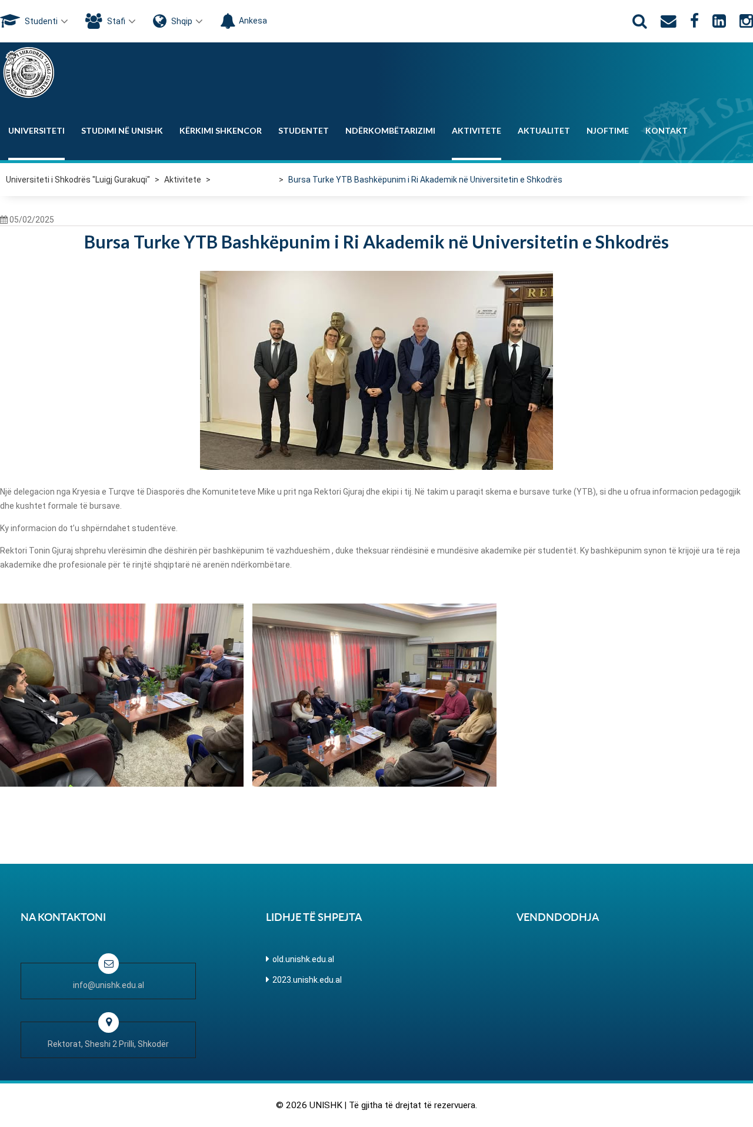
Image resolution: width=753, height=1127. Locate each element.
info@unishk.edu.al (108, 985)
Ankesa (253, 20)
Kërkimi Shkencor (220, 130)
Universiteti (36, 130)
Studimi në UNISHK (122, 130)
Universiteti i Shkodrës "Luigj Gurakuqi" (78, 179)
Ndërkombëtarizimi (390, 130)
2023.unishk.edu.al (307, 980)
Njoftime (608, 130)
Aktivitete (476, 130)
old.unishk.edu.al (303, 959)
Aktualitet (544, 130)
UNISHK (325, 1105)
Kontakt (666, 130)
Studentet (303, 130)
